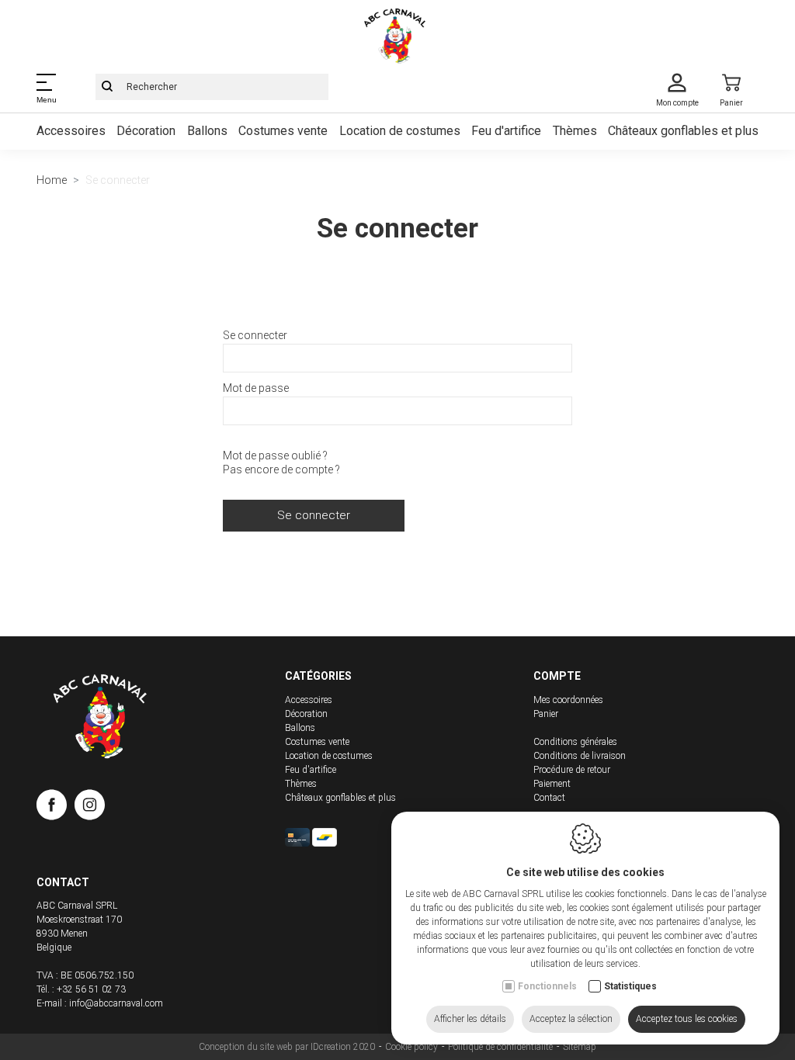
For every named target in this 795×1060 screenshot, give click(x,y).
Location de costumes (399, 130)
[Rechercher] (107, 87)
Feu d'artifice (506, 130)
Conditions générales (575, 741)
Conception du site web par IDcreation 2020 (287, 1046)
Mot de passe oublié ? (275, 455)
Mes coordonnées (568, 700)
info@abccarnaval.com (116, 1003)
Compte (557, 676)
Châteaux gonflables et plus (683, 130)
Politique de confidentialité (500, 1046)
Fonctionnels (547, 986)
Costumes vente (283, 130)
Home (51, 180)
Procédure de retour (571, 769)
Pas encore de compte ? (281, 469)
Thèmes (575, 130)
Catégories (318, 676)
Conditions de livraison (579, 755)
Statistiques (630, 986)
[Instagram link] (90, 808)
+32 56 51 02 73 (91, 989)
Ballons (207, 130)
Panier (545, 713)
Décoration (145, 130)
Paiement (552, 783)
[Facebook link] (55, 808)
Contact (549, 797)
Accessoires (71, 130)
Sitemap (579, 1046)
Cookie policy (411, 1046)
